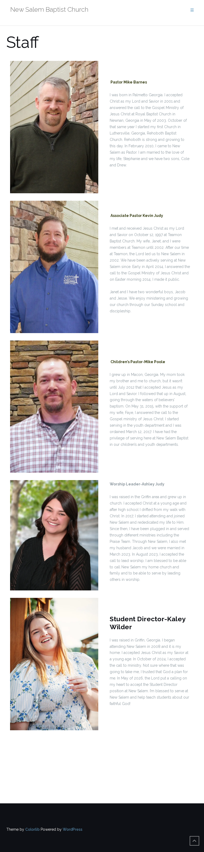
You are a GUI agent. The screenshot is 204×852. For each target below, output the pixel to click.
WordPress (72, 829)
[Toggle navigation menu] (192, 10)
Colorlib (32, 829)
